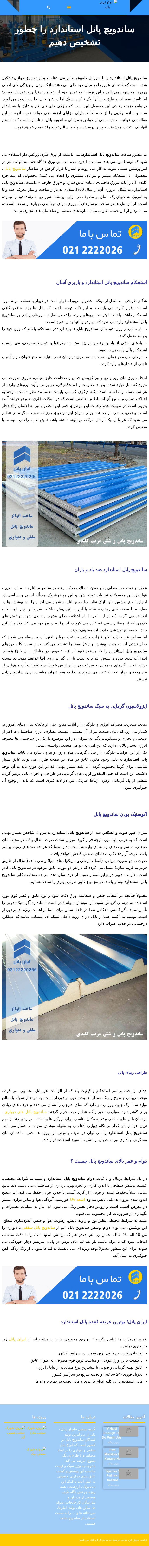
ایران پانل (17, 1339)
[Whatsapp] (46, 1540)
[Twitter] (28, 1540)
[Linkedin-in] (55, 1540)
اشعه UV (77, 1199)
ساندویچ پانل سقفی (38, 1227)
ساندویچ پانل (15, 168)
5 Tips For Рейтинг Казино (112, 1476)
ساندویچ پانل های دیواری (26, 1112)
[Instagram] (37, 1540)
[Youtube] (19, 1540)
